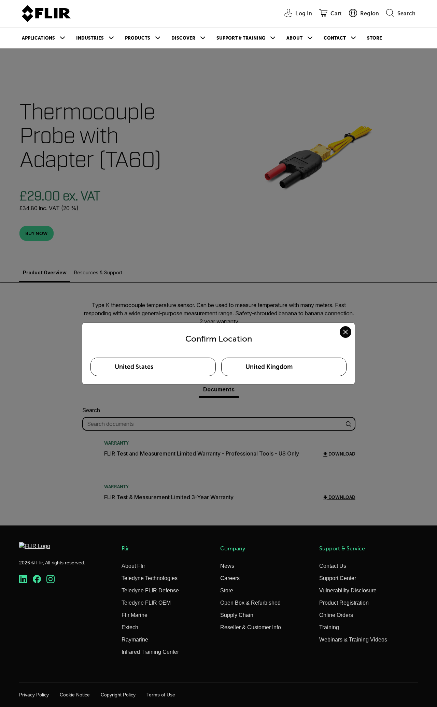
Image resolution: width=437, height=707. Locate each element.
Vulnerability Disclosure (348, 590)
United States (134, 366)
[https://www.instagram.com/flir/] (50, 579)
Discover (183, 38)
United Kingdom (269, 366)
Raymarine (135, 640)
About (294, 38)
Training (329, 627)
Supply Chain (236, 615)
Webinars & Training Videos (353, 640)
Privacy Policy (34, 694)
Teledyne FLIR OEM (146, 603)
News (227, 566)
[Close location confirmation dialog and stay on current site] (345, 332)
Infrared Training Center (150, 652)
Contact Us (332, 566)
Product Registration (344, 603)
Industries (90, 38)
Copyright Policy (118, 694)
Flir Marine (134, 615)
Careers (230, 578)
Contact (335, 38)
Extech (130, 627)
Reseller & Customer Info (250, 627)
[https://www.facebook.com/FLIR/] (37, 579)
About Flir (133, 566)
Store (374, 38)
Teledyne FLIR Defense (150, 590)
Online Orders (336, 615)
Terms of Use (160, 694)
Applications (38, 38)
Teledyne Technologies (150, 578)
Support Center (337, 578)
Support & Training (240, 38)
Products (137, 38)
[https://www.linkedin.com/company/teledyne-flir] (23, 579)
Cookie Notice (75, 694)
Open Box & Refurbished (250, 603)
